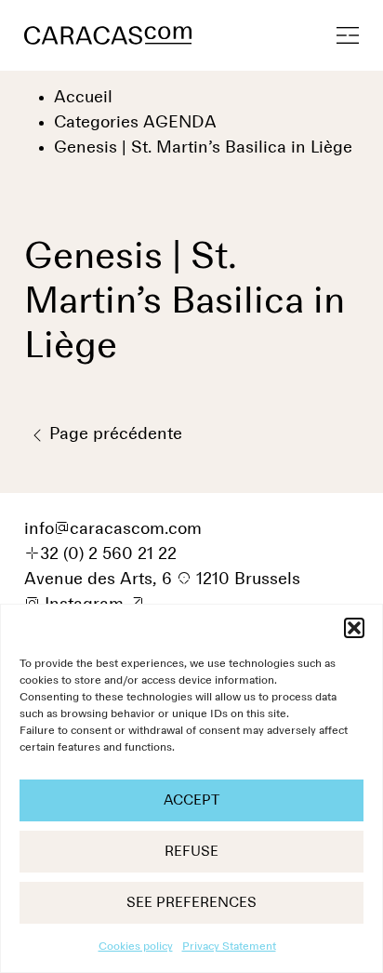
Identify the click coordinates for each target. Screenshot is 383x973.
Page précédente (113, 434)
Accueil (83, 97)
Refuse (191, 852)
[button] (354, 628)
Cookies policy (136, 947)
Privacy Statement (229, 947)
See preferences (191, 903)
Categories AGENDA (135, 122)
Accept (191, 800)
